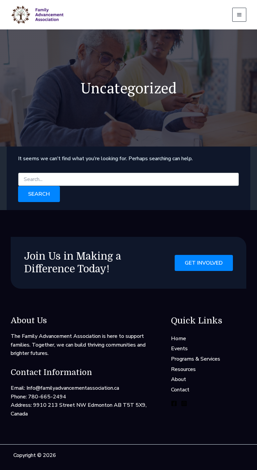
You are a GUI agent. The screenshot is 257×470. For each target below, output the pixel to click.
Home (178, 338)
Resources (183, 369)
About (178, 379)
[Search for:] (128, 179)
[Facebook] (174, 403)
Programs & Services (195, 359)
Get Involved (204, 263)
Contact (180, 389)
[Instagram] (184, 403)
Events (179, 348)
